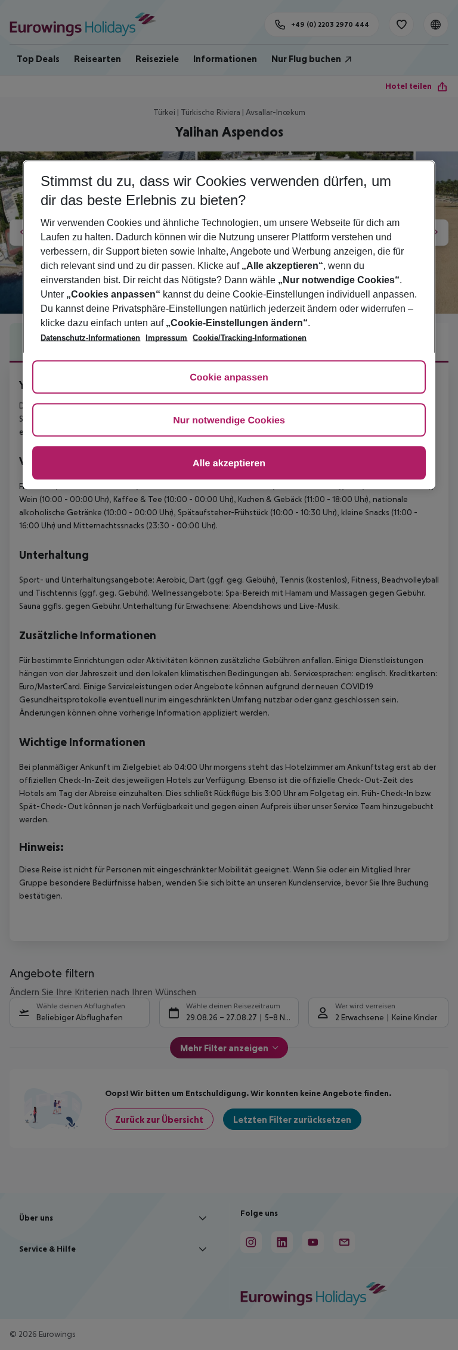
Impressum (166, 337)
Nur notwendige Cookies (229, 421)
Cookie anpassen (229, 378)
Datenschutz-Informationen (90, 337)
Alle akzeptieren (229, 464)
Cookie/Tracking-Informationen (250, 337)
